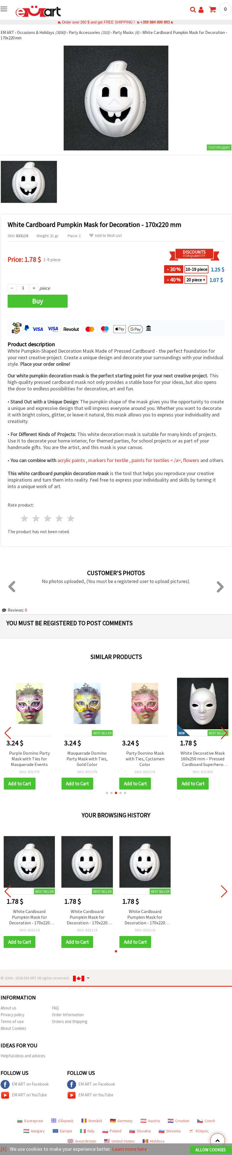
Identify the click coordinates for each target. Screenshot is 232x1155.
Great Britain (85, 1141)
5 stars (71, 518)
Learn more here (129, 1149)
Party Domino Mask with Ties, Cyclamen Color (145, 758)
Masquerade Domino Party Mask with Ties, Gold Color (87, 758)
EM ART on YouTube (29, 1094)
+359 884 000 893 (155, 22)
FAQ (55, 1008)
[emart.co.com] (38, 11)
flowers (191, 460)
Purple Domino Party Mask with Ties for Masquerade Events (29, 758)
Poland (115, 1130)
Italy (90, 1130)
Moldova (157, 1141)
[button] (107, 793)
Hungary (38, 1130)
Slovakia (144, 1130)
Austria (154, 1120)
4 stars (59, 518)
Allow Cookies (211, 1149)
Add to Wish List (108, 235)
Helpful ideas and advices (23, 1055)
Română (95, 1120)
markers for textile (108, 460)
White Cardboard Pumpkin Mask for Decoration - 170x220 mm (29, 917)
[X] (4, 1149)
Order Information (68, 1014)
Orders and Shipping (69, 1021)
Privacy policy (12, 1014)
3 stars (48, 518)
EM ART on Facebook (30, 1084)
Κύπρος (202, 1130)
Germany (125, 1120)
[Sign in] (201, 9)
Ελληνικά (65, 1120)
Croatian (182, 1120)
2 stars (36, 518)
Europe (66, 1130)
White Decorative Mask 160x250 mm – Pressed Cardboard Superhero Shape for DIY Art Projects (203, 759)
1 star (25, 518)
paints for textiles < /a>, (157, 460)
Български (33, 1120)
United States (123, 1141)
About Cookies (13, 1028)
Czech (210, 1120)
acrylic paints (71, 460)
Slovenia (173, 1130)
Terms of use (12, 1021)
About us (8, 1008)
